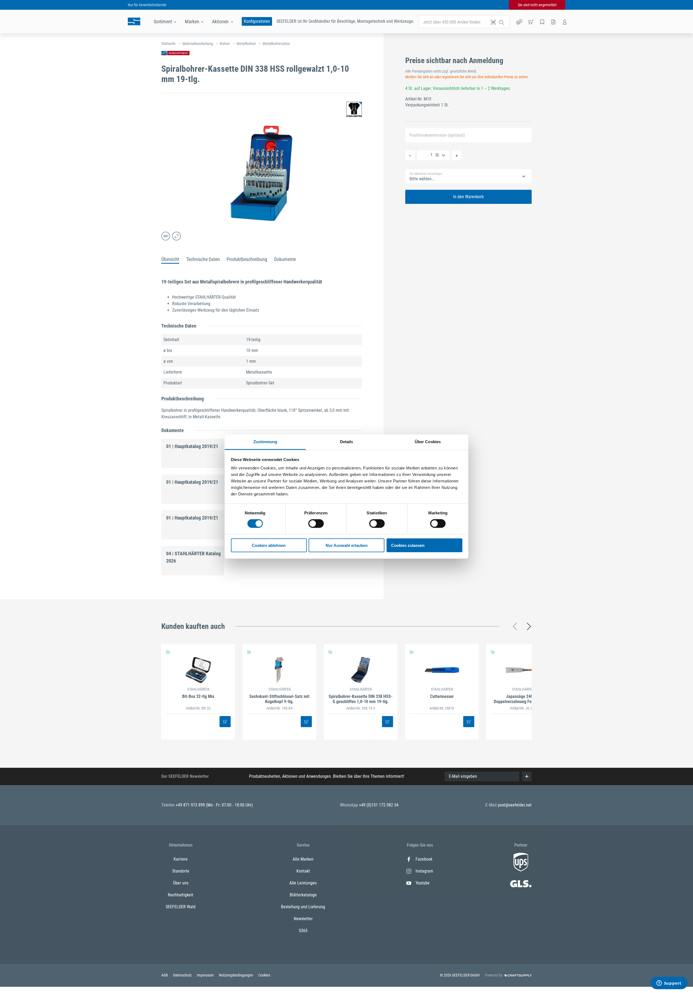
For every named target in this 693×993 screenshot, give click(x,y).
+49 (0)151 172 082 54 (378, 805)
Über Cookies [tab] (428, 441)
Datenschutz (182, 975)
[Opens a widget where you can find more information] (669, 983)
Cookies (264, 975)
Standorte (180, 871)
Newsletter (303, 918)
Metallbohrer (246, 43)
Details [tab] (346, 441)
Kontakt (303, 871)
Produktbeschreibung (247, 259)
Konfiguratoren (257, 21)
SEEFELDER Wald (180, 906)
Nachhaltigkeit (180, 894)
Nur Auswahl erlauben (347, 545)
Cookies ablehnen (269, 545)
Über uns (180, 883)
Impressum (206, 975)
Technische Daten (203, 259)
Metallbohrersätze (276, 43)
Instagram (424, 871)
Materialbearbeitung (197, 43)
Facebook (424, 859)
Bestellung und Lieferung (303, 906)
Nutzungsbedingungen (236, 975)
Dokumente (285, 259)
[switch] (316, 523)
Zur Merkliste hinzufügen (426, 174)
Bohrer (225, 43)
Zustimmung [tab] (265, 441)
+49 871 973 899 (191, 805)
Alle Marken (303, 859)
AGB (165, 975)
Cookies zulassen (407, 545)
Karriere (181, 859)
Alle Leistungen (303, 883)
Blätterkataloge (303, 894)
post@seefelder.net (515, 805)
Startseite (168, 43)
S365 (303, 930)
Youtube (423, 883)
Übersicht (170, 259)
